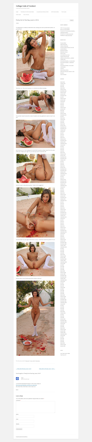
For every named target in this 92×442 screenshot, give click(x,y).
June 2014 (62, 177)
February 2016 (63, 153)
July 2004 (62, 314)
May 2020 (62, 110)
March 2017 (62, 137)
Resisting (62, 73)
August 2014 (62, 175)
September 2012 (63, 200)
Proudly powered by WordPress (21, 436)
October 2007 (62, 278)
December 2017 (63, 127)
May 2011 (62, 223)
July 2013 (62, 188)
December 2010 (63, 230)
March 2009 (62, 254)
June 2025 (62, 85)
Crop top (62, 68)
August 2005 (62, 303)
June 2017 (62, 134)
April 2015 (62, 164)
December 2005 (63, 299)
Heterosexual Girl (69, 33)
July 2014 (62, 176)
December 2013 (63, 181)
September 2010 (63, 231)
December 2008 (63, 259)
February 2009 (63, 255)
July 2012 (62, 201)
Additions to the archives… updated (67, 57)
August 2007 (62, 281)
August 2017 (62, 131)
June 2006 (62, 290)
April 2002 (62, 341)
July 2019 (62, 116)
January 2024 (62, 93)
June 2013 (62, 189)
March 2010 (62, 237)
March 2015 (62, 165)
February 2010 (63, 239)
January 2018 (62, 125)
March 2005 (62, 311)
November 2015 (63, 158)
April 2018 (62, 122)
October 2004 (62, 313)
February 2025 (63, 89)
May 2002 (62, 339)
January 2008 (62, 273)
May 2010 (62, 235)
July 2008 (62, 265)
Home (17, 11)
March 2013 (62, 193)
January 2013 (62, 195)
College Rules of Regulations (42, 11)
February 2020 (63, 113)
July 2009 (62, 248)
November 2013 (63, 182)
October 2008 (62, 260)
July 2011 (62, 219)
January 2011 (62, 229)
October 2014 (62, 171)
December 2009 (63, 242)
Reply (17, 389)
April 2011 (62, 224)
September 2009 (63, 247)
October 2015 (62, 159)
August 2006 (62, 287)
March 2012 (62, 207)
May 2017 (62, 135)
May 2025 (62, 86)
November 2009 (63, 243)
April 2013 (62, 191)
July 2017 (62, 133)
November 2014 (63, 170)
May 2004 (62, 315)
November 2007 (63, 277)
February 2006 (63, 296)
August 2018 (62, 119)
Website (17, 424)
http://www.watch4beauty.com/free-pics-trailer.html (26, 385)
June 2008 (62, 266)
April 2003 (62, 326)
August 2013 (62, 187)
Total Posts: (62, 355)
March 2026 (62, 81)
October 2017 (62, 129)
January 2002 (62, 345)
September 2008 (63, 261)
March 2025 (62, 87)
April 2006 (62, 293)
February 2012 (63, 209)
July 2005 (62, 305)
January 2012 (62, 211)
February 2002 (63, 344)
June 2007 (62, 284)
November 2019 (63, 115)
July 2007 (62, 283)
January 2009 (62, 257)
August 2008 (62, 263)
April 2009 (62, 253)
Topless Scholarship (64, 45)
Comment (18, 400)
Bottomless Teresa (64, 51)
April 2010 (62, 236)
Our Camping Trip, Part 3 (65, 55)
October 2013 (62, 183)
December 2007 (63, 275)
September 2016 (63, 143)
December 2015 (63, 157)
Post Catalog (26, 14)
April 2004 (62, 317)
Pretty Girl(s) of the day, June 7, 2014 (47, 368)
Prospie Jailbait (67, 27)
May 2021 (62, 104)
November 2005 (63, 301)
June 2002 (62, 338)
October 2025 (62, 83)
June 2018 (62, 121)
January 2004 (62, 319)
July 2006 (62, 289)
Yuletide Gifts (62, 59)
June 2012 (62, 203)
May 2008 (62, 267)
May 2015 (62, 163)
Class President (63, 74)
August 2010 (62, 233)
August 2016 (62, 145)
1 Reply (17, 23)
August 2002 (62, 335)
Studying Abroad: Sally (64, 56)
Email (17, 419)
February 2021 (63, 107)
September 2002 (63, 333)
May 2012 (62, 205)
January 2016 (62, 155)
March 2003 (62, 327)
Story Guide (18, 14)
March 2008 (62, 271)
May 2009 (62, 251)
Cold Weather (63, 67)
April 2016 (62, 151)
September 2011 (63, 217)
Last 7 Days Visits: (63, 353)
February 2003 (63, 329)
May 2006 (62, 291)
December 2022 (63, 95)
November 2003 (63, 320)
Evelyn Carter (62, 53)
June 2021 (62, 103)
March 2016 (62, 152)
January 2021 (62, 109)
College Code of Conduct (26, 6)
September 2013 (63, 185)
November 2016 (63, 140)
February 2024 (63, 92)
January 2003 (62, 331)
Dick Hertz (38, 361)
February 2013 (63, 194)
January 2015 (62, 167)
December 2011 (63, 212)
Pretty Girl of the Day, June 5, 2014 (23, 368)
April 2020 (62, 111)
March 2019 (62, 117)
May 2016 (62, 149)
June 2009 (62, 249)
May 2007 (62, 285)
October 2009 (62, 245)
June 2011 (62, 221)
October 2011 (62, 215)
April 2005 (62, 309)
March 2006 (62, 295)
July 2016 (62, 146)
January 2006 (62, 297)
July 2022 (62, 97)
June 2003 (62, 325)
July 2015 (62, 161)
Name (17, 414)
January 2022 (62, 99)
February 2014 (63, 179)
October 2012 (62, 199)
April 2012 (62, 206)
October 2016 (62, 141)
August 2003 (62, 323)
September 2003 (63, 321)
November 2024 (63, 91)
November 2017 (63, 128)
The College (63, 11)
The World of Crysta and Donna (27, 11)
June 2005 (62, 307)
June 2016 (62, 147)
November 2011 (63, 213)
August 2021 (62, 101)
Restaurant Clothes (64, 50)
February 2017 (63, 139)
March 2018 (62, 123)
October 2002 (62, 332)
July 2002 (62, 337)
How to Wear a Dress (64, 69)
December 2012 (63, 197)
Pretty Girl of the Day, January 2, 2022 (67, 71)
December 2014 (63, 169)
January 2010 (62, 241)
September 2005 (63, 302)
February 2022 (63, 98)
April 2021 (62, 105)
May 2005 (62, 308)
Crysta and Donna (55, 11)
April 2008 (62, 269)
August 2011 (62, 218)
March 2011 (62, 225)
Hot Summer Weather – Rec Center (67, 65)
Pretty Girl (27, 361)
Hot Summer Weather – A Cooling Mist (67, 61)
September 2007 (63, 279)
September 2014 (63, 173)
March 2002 (62, 343)
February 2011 (63, 227)
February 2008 (63, 272)
